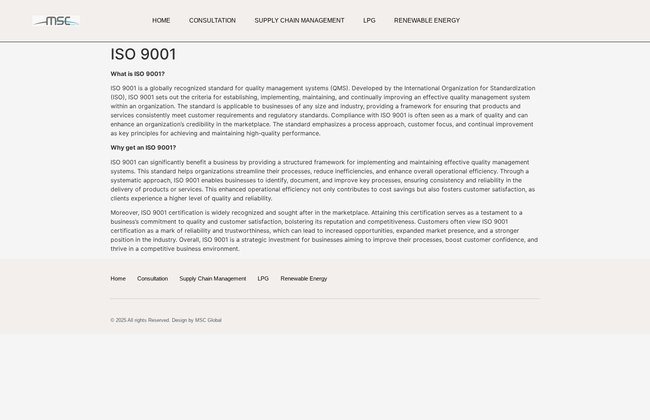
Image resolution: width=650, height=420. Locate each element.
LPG (369, 20)
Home (161, 20)
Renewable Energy (427, 20)
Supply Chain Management (300, 20)
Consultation (212, 20)
